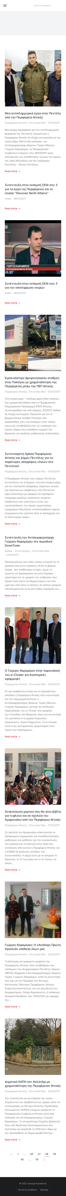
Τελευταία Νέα (37, 122)
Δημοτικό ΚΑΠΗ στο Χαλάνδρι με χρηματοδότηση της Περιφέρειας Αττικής (33, 1083)
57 (39, 1154)
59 (54, 1154)
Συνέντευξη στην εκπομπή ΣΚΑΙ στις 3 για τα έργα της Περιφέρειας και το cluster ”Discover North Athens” (31, 189)
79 (36, 1159)
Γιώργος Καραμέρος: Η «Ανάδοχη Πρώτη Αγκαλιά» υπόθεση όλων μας (33, 947)
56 (31, 1154)
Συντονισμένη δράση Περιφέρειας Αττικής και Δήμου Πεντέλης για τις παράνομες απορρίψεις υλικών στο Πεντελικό (29, 460)
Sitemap (44, 1189)
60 (22, 1159)
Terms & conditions (27, 1189)
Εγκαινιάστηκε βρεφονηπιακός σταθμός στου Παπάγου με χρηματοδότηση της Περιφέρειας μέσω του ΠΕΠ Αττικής (32, 382)
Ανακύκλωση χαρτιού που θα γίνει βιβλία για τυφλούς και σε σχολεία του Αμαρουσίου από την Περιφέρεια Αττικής (33, 815)
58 (46, 1154)
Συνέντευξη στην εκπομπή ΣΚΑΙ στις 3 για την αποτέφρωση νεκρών (31, 285)
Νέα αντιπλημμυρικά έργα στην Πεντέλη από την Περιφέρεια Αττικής (33, 115)
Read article (11, 171)
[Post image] (33, 78)
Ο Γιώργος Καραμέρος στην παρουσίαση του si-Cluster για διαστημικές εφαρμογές (32, 674)
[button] (5, 5)
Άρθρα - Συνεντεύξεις (17, 550)
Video (8, 198)
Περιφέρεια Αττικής (16, 122)
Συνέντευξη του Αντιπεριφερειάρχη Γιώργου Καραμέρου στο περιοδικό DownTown (29, 541)
